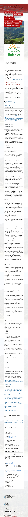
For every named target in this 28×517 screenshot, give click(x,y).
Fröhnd (7, 62)
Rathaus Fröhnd (18, 14)
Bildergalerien (8, 23)
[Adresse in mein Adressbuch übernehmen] (15, 455)
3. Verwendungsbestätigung (11, 102)
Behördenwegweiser (9, 497)
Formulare (7, 502)
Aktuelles (6, 503)
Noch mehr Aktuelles (10, 12)
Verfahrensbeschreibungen (10, 501)
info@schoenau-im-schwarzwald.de (14, 470)
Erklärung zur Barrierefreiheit (12, 25)
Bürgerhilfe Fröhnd (9, 18)
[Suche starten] (4, 9)
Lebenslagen (7, 499)
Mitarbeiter (7, 498)
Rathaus (6, 506)
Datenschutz (7, 495)
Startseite (7, 491)
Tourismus (18, 21)
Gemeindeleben (9, 16)
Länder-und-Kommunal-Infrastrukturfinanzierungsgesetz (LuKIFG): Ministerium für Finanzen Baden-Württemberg (14, 382)
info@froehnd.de (12, 436)
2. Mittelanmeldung (9, 101)
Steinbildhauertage (9, 21)
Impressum (7, 494)
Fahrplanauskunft (10, 463)
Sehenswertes (17, 23)
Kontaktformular (10, 437)
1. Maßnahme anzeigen (10, 100)
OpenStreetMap (9, 462)
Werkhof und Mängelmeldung (10, 496)
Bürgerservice (8, 14)
